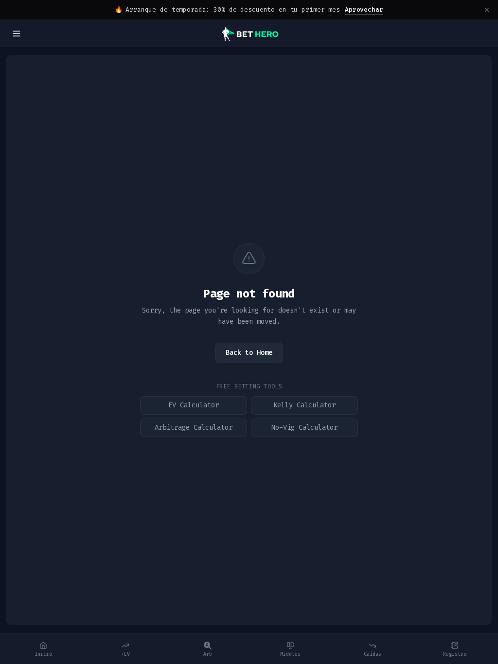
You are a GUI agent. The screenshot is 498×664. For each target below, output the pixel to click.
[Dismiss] (486, 9)
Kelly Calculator (304, 405)
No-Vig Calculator (304, 427)
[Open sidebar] (16, 33)
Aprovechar (364, 9)
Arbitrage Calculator (193, 427)
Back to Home (249, 352)
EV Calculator (193, 405)
